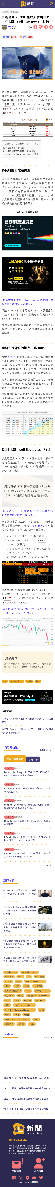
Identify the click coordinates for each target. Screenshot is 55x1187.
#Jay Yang (40, 1000)
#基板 (7, 986)
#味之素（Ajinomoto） (35, 981)
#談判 (31, 1024)
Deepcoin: (10, 772)
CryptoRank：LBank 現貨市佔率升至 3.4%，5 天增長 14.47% (27, 855)
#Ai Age (27, 1000)
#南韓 (41, 1010)
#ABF (20, 977)
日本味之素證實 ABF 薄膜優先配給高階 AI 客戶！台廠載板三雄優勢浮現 (20, 910)
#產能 (7, 1000)
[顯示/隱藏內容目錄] (35, 144)
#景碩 (16, 986)
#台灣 (7, 1015)
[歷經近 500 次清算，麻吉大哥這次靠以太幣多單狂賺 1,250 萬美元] (45, 896)
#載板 (27, 991)
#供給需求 (9, 996)
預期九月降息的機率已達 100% (20, 151)
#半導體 (8, 981)
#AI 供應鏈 (39, 977)
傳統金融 (14, 12)
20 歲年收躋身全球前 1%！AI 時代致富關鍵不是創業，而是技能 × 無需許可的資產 (20, 944)
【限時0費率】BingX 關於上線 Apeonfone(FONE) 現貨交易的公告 (27, 806)
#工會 (16, 1015)
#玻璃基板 (38, 986)
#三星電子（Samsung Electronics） (19, 1010)
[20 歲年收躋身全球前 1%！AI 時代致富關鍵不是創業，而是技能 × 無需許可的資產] (45, 947)
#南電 (18, 981)
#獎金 (26, 1015)
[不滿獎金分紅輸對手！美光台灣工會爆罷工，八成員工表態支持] (45, 962)
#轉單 (16, 1000)
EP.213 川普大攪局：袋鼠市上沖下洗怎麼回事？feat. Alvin (27, 1109)
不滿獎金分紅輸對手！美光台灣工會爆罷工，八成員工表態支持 (20, 959)
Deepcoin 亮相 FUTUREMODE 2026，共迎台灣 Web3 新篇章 (27, 774)
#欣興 (26, 986)
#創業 (7, 1005)
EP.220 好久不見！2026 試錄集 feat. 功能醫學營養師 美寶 (27, 1077)
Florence (12, 26)
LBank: (8, 837)
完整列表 (44, 750)
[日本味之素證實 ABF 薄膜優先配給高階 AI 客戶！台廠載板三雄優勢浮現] (45, 913)
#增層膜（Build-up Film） (38, 996)
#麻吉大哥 (9, 977)
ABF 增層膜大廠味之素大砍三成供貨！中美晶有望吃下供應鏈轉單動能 (20, 927)
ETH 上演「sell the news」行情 (22, 154)
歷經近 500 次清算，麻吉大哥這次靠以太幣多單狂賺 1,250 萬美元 (20, 893)
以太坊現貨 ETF (16, 681)
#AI (28, 977)
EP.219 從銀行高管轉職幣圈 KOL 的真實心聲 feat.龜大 (27, 1088)
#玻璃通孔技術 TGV (13, 991)
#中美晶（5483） (42, 991)
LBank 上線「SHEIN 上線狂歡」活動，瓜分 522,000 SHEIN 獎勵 (27, 838)
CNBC (11, 357)
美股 (38, 681)
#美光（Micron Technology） (17, 1019)
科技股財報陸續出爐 (14, 148)
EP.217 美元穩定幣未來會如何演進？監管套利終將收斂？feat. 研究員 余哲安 (27, 1098)
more (45, 865)
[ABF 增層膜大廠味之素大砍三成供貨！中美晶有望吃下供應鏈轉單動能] (45, 930)
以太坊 (5, 12)
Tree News (37, 525)
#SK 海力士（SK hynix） (24, 1005)
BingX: (8, 804)
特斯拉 (29, 681)
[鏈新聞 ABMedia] (27, 3)
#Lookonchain (11, 972)
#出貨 (20, 996)
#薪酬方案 (9, 1024)
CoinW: (8, 788)
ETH (4, 681)
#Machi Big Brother (30, 972)
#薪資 (36, 1019)
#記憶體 (21, 1024)
